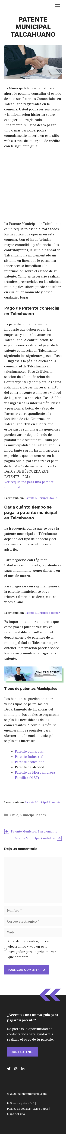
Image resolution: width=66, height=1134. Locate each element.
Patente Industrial (29, 756)
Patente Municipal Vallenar (42, 613)
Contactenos (22, 1052)
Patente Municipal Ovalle (41, 498)
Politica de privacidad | (21, 1103)
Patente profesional (30, 762)
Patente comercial (29, 751)
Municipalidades (33, 815)
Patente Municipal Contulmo (34, 838)
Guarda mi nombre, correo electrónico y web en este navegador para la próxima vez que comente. (32, 949)
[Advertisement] (33, 187)
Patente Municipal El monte (43, 802)
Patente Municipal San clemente (34, 832)
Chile (14, 815)
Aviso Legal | (41, 1109)
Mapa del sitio (16, 1114)
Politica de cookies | (19, 1109)
